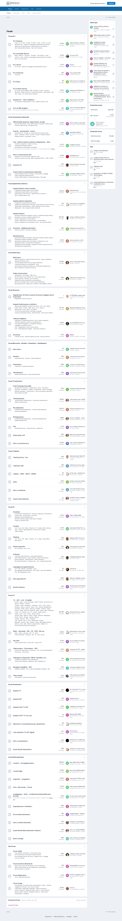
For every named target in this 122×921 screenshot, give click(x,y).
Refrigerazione (18, 417)
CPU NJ (72, 65)
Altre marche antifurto (47, 312)
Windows (20, 548)
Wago (19, 94)
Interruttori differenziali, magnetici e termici (26, 215)
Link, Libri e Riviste (19, 858)
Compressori (18, 366)
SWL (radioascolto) (40, 277)
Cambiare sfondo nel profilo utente (79, 853)
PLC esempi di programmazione (23, 101)
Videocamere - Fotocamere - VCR (25, 648)
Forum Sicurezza (13, 290)
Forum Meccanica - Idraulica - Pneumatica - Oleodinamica (27, 343)
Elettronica (17, 257)
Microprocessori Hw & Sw (33, 259)
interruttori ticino (74, 190)
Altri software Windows (21, 561)
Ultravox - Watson (19, 603)
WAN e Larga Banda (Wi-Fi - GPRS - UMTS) (42, 158)
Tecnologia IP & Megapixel (22, 323)
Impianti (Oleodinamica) (21, 374)
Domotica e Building (31, 230)
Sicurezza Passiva (45, 336)
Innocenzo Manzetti (39, 865)
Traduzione (48, 916)
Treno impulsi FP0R (75, 73)
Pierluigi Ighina (42, 867)
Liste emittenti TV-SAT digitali (23, 732)
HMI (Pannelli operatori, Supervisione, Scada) (29, 122)
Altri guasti (43, 177)
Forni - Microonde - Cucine (22, 787)
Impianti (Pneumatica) (28, 366)
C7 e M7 (48, 43)
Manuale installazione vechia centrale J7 (81, 307)
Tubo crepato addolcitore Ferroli (79, 442)
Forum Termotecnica (15, 381)
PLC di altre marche (20, 89)
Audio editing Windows (36, 556)
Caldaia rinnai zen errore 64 (77, 348)
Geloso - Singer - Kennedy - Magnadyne (39, 615)
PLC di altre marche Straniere (30, 94)
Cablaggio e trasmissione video (23, 325)
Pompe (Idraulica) (19, 358)
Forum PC (11, 507)
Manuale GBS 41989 (75, 714)
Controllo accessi (19, 336)
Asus (19, 528)
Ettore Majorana (33, 867)
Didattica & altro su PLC (42, 101)
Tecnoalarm (33, 309)
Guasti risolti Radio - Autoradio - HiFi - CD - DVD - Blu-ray (30, 634)
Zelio (21, 57)
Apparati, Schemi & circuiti (22, 261)
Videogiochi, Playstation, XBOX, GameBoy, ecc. (30, 658)
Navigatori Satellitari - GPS (22, 667)
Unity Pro (17, 57)
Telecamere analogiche (39, 328)
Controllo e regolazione (21, 144)
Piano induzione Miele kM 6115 (78, 786)
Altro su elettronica (20, 267)
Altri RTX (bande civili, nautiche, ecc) (24, 277)
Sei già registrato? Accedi (97, 3)
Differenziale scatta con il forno (102, 35)
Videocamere (25, 652)
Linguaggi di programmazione (23, 567)
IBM (44, 528)
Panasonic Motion (45, 134)
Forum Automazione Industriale (18, 117)
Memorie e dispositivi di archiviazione (42, 513)
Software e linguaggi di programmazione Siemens (37, 44)
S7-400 (43, 43)
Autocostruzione (19, 278)
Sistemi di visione (32, 144)
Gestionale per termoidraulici (78, 586)
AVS (41, 306)
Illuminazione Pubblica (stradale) (23, 237)
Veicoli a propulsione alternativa (44, 391)
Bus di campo (26, 156)
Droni (37, 264)
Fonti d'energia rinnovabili (22, 386)
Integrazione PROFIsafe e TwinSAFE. (80, 90)
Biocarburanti (18, 387)
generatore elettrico (75, 132)
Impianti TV (17, 691)
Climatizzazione (18, 398)
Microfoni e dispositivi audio (22, 282)
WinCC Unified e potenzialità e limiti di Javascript (83, 123)
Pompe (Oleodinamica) (34, 374)
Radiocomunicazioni (20, 273)
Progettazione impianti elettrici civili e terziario (27, 190)
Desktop (16, 537)
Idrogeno (31, 389)
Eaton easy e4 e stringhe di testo (79, 81)
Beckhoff (35, 90)
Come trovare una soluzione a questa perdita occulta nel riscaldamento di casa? (102, 72)
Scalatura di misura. (75, 144)
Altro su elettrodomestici (22, 822)
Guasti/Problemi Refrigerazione (23, 418)
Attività (17, 8)
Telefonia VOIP (18, 466)
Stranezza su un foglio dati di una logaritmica (82, 739)
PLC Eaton (16, 82)
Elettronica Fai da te (31, 267)
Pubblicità (38, 8)
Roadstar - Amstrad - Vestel (43, 608)
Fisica (16, 877)
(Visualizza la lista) (81, 900)
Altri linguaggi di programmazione (23, 570)
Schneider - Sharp (19, 608)
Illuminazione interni (20, 242)
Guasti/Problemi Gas (20, 428)
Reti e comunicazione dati (22, 155)
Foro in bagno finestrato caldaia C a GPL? (81, 426)
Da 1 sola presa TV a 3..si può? (78, 689)
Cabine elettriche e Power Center (40, 206)
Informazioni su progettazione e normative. (81, 203)
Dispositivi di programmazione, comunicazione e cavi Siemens (31, 46)
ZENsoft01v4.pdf (98, 166)
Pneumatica (17, 364)
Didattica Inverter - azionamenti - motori (25, 136)
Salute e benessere (41, 888)
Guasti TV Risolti (38, 602)
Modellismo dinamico (34, 892)
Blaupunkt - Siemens (20, 622)
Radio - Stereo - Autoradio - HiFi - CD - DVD (26, 633)
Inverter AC (27, 133)
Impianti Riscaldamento (21, 411)
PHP (16, 572)
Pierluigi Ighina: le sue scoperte (78, 865)
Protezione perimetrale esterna (23, 312)
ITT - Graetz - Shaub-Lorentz (38, 612)
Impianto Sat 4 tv (74, 698)
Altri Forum (12, 846)
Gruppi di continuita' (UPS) (21, 520)
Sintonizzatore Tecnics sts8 (77, 631)
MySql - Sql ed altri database (43, 570)
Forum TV (11, 595)
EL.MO (16, 307)
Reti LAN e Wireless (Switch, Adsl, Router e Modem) (28, 518)
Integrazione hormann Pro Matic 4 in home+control (84, 228)
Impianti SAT (17, 699)
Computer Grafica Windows (22, 556)
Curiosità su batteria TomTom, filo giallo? (81, 667)
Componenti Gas (30, 428)
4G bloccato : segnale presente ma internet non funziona (85, 473)
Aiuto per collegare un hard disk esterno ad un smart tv (85, 578)
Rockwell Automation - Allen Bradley (41, 92)
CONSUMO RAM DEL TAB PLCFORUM (80, 557)
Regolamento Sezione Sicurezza (23, 298)
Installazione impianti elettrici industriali (25, 204)
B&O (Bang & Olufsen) (45, 622)
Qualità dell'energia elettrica (45, 215)
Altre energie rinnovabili (21, 393)
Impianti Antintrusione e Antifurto (25, 304)
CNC (33, 101)
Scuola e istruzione (20, 890)
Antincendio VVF (19, 435)
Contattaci (69, 916)
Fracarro (25, 307)
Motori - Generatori (20, 134)
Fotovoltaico (45, 387)
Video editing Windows (21, 557)
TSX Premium (40, 55)
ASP (34, 570)
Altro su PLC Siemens (36, 48)
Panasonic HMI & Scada (21, 125)
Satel (28, 309)
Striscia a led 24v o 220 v (77, 240)
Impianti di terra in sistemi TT (39, 193)
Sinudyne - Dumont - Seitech (22, 607)
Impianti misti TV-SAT (20, 707)
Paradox (42, 307)
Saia (52, 92)
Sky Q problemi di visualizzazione (79, 640)
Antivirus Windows (39, 559)
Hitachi (38, 613)
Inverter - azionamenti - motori (24, 131)
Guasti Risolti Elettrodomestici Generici (27, 830)
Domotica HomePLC (20, 230)
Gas (14, 426)
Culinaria (48, 885)
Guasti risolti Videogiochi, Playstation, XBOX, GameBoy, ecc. (30, 661)
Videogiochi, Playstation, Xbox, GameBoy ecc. (27, 659)
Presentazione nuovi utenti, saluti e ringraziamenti (28, 885)
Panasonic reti (18, 156)
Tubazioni (27, 358)
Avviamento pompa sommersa (101, 51)
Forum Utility (17, 851)
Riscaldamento (18, 408)
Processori (34, 515)
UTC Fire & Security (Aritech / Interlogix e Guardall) (28, 311)
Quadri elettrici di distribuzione (23, 206)
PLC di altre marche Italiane (22, 90)
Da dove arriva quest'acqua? (78, 796)
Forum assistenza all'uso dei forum (24, 856)
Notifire (72, 334)
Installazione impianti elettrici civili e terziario (26, 192)
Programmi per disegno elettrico (23, 145)
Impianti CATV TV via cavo (22, 715)
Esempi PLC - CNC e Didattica (23, 100)
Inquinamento (37, 389)
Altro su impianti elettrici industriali (31, 208)
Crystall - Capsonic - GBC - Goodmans (25, 618)
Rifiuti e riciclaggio (47, 389)
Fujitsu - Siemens (29, 528)
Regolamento (24, 8)
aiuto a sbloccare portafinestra (78, 838)
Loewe (16, 612)
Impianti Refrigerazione (21, 420)
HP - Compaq (38, 528)
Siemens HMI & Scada (20, 123)
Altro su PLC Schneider (21, 58)
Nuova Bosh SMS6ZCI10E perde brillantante (82, 770)
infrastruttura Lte (74, 155)
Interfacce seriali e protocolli (22, 158)
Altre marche (18, 540)
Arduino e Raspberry (46, 259)
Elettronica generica (20, 259)
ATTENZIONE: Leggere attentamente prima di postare (84, 295)
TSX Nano (33, 55)
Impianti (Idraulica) (36, 358)
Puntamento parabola (76, 723)
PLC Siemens (17, 41)
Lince (37, 307)
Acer (16, 528)
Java (35, 568)
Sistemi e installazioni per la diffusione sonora (27, 222)
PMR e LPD (33, 275)
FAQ (23, 13)
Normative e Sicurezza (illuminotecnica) (42, 244)
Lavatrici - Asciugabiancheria (23, 763)
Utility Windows (29, 559)
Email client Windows (42, 557)
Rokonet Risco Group (20, 309)
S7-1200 (28, 43)
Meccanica (17, 349)
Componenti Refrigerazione (39, 418)
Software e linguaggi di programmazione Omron (34, 66)
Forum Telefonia (13, 451)
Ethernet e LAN (35, 156)
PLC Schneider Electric (21, 53)
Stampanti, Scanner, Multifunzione (24, 517)
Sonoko (48, 605)
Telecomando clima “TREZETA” (78, 399)
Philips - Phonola (24, 610)
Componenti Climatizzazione (40, 400)
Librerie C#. (73, 568)
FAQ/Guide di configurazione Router (24, 320)
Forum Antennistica (14, 684)
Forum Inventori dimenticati (22, 864)
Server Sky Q (73, 731)
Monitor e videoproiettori (33, 623)
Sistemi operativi (19, 546)
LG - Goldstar (22, 612)
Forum (8, 13)
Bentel (48, 306)
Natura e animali (19, 892)
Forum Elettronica (14, 252)
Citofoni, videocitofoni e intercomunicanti (25, 220)
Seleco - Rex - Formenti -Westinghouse (41, 607)
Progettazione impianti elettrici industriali (25, 202)
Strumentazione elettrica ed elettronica (25, 266)
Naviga (10, 8)
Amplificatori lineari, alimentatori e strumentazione (28, 280)
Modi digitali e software (46, 283)
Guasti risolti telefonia (21, 499)
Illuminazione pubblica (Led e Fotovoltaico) (26, 241)
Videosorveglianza (19, 318)
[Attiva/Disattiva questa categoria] (84, 36)
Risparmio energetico (20, 391)
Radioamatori (18, 275)
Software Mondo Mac (45, 561)
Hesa (33, 307)
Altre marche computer (39, 529)
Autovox (17, 623)
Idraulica (16, 356)
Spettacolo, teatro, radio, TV (33, 890)
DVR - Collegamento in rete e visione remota (26, 327)
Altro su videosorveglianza (41, 320)
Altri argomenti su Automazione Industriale (26, 147)
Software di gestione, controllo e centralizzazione (28, 322)
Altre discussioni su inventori (22, 869)
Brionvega (30, 602)
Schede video (18, 515)
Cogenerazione (33, 387)
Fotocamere (18, 652)
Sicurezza (16, 335)
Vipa (16, 94)
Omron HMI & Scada (32, 123)
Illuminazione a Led (43, 241)
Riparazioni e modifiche (32, 283)
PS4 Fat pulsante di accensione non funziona (82, 658)
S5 (19, 43)
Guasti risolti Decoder (20, 642)
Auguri (43, 885)
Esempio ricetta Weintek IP (101, 150)
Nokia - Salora (39, 610)
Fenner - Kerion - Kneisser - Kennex (24, 617)
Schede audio (26, 515)
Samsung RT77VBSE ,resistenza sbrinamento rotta (83, 778)
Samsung (48, 528)
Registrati (111, 3)
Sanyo (27, 608)
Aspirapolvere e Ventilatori (22, 806)
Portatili (16, 526)
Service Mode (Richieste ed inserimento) (25, 625)
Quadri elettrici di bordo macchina (45, 204)
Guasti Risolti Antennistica (22, 749)
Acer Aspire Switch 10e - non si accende (81, 528)
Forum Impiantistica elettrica (17, 183)
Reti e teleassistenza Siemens (22, 48)
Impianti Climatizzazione (21, 402)
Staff (28, 13)
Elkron (20, 307)
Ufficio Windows (32, 557)
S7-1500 (33, 43)
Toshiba (20, 529)
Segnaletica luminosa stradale (22, 244)
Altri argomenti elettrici (45, 222)
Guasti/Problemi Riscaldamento (23, 409)
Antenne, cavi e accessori (31, 278)
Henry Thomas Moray (27, 865)
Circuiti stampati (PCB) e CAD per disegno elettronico (28, 262)
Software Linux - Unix (33, 561)
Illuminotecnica (18, 236)
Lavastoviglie (17, 771)
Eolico (39, 387)
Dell (23, 528)
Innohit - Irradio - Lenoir (21, 602)
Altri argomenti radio (20, 283)
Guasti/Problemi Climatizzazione (23, 400)
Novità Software (19, 587)
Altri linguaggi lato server (24, 572)
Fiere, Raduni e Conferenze (22, 853)
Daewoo (36, 617)
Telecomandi (17, 675)
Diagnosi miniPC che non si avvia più (80, 538)
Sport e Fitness (45, 890)
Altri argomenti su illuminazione (23, 246)
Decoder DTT (38, 642)
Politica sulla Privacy (59, 916)
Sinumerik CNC (19, 44)
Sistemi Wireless (36, 312)
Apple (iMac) (46, 539)
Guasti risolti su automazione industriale (27, 172)
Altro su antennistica (20, 741)
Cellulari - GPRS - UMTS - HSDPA (24, 474)
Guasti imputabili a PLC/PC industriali (24, 173)
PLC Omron (17, 65)
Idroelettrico (24, 389)
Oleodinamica (18, 372)
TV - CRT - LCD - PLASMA (22, 600)
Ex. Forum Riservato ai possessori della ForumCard (28, 854)
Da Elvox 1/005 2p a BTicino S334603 (80, 217)
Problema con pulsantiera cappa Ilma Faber (82, 821)
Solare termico (30, 391)
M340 (16, 55)
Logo (16, 43)
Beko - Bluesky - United (33, 622)
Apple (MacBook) (28, 529)
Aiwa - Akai (23, 623)
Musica (26, 892)
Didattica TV (44, 623)
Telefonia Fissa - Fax (20, 457)
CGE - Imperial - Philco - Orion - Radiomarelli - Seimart (29, 620)
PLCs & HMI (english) (20, 108)
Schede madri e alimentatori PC (23, 513)
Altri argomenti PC (19, 579)
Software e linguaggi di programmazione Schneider (37, 57)
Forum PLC (11, 36)
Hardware (16, 512)
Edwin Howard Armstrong (21, 867)
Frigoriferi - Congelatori (21, 779)
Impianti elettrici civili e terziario (24, 188)
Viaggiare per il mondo (21, 887)
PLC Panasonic (18, 73)
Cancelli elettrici (41, 220)
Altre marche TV (48, 602)
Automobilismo (18, 893)
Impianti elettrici (18, 213)
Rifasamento (18, 208)
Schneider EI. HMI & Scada (45, 123)
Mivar (46, 610)
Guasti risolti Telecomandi (29, 677)
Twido (46, 55)
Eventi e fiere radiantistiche (37, 282)
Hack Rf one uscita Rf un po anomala (80, 277)
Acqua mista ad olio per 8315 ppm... (79, 372)
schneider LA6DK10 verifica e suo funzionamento (83, 173)
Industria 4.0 (17, 165)
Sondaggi (45, 856)
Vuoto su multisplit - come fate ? (78, 418)
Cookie (75, 916)
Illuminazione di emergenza (33, 242)
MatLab (23, 568)
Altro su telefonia (19, 490)
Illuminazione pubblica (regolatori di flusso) (26, 239)
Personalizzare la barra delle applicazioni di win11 (83, 546)
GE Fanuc (46, 90)
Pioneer (17, 610)
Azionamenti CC (19, 133)
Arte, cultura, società (33, 887)
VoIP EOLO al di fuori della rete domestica (81, 465)
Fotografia (26, 893)
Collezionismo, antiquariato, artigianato (25, 888)
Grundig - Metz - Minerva (21, 615)
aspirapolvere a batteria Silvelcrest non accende (83, 805)
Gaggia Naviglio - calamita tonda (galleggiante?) (83, 813)
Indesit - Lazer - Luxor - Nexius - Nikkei (25, 613)
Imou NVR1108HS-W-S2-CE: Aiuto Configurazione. (83, 323)
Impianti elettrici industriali (22, 201)
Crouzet (41, 90)
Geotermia (17, 389)
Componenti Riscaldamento (39, 409)
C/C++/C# (17, 568)
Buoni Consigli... (18, 838)
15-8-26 (72, 887)
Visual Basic (29, 568)
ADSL (15, 482)
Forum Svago (17, 883)
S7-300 (38, 43)
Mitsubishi (17, 92)
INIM (30, 307)
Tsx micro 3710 (74, 55)
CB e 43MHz (26, 275)
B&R (31, 90)
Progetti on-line (38, 856)
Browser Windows (19, 559)
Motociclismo (44, 892)
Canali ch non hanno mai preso (78, 748)
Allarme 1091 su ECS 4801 (77, 100)
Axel (44, 306)
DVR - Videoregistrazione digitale (23, 328)
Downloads (16, 13)
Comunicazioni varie (35, 853)
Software (16, 554)
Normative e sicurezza (20, 217)
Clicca (53, 149)
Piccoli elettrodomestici (21, 814)
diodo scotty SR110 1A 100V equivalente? (81, 261)
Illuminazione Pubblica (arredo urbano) (43, 237)
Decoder (16, 641)
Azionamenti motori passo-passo (39, 133)
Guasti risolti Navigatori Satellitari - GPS (39, 669)
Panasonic (17, 74)
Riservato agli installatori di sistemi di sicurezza (27, 306)
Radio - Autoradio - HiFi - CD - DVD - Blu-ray (28, 631)
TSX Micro (27, 55)
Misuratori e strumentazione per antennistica (29, 724)
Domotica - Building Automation (24, 228)
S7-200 (23, 43)
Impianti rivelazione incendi (32, 336)
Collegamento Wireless (36, 323)
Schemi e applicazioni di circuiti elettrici (25, 218)
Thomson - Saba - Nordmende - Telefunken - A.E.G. (28, 605)
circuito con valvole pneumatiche (79, 364)
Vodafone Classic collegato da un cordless (81, 497)
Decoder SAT (30, 642)
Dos (16, 548)
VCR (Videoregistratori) (46, 650)
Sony (16, 529)
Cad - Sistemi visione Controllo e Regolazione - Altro (31, 142)
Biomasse (25, 387)
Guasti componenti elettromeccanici (24, 175)
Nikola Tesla (18, 865)
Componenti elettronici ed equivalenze (25, 264)
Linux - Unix (27, 548)
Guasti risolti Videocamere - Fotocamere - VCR (27, 650)
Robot (27, 134)
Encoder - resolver (35, 134)
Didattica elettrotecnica (33, 217)
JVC (28, 612)
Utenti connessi (37, 13)
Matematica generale (24, 877)
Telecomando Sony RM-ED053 (78, 675)
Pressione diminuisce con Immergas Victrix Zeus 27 (84, 408)
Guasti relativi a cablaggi (41, 173)
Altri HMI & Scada (32, 125)
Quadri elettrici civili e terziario (23, 193)
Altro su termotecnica (21, 443)
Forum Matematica (19, 875)
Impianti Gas (39, 428)
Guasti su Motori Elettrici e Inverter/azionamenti (27, 177)
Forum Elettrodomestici (16, 757)
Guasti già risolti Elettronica (43, 266)
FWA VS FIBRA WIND (75, 515)
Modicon (21, 55)
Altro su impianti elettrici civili (22, 195)
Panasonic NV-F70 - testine (77, 649)
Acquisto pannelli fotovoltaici (78, 388)
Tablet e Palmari (19, 531)
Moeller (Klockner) (25, 92)
